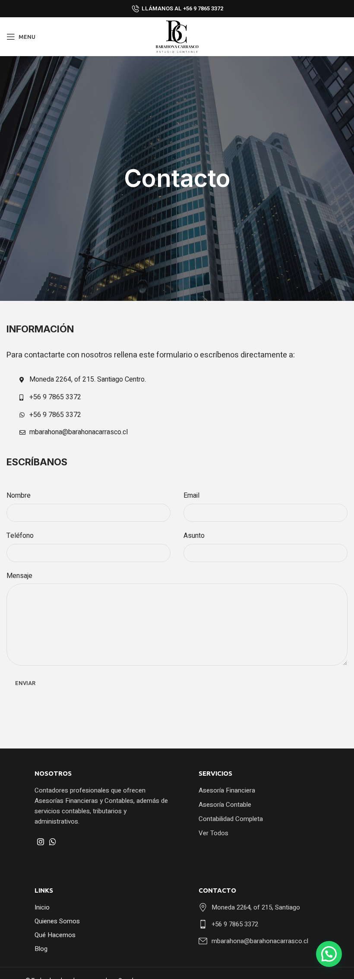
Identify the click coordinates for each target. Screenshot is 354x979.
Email (191, 495)
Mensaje (19, 576)
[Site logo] (177, 36)
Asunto (194, 536)
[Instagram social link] (41, 841)
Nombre (18, 495)
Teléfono (20, 536)
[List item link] (265, 790)
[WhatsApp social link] (53, 841)
